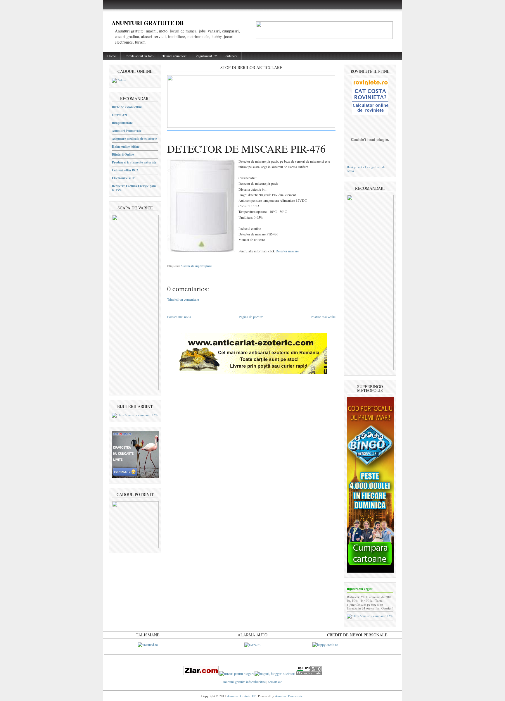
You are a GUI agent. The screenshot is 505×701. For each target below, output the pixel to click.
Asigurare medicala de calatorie (134, 138)
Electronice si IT (123, 178)
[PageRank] (309, 673)
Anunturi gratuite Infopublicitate (245, 681)
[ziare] (201, 673)
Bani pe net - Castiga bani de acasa (366, 169)
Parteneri (230, 56)
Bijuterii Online (123, 154)
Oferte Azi (119, 115)
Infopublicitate (122, 122)
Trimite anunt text (174, 56)
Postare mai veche (323, 316)
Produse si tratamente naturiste (134, 162)
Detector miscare (287, 251)
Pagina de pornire (251, 316)
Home (111, 56)
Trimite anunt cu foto (139, 56)
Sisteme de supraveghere (196, 266)
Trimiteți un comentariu (183, 299)
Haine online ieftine (125, 146)
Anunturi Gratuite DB (148, 23)
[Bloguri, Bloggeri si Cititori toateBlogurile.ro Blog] (275, 673)
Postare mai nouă (179, 316)
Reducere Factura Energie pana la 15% (134, 188)
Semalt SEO (275, 681)
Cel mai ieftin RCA (125, 170)
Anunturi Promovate (126, 130)
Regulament (201, 56)
